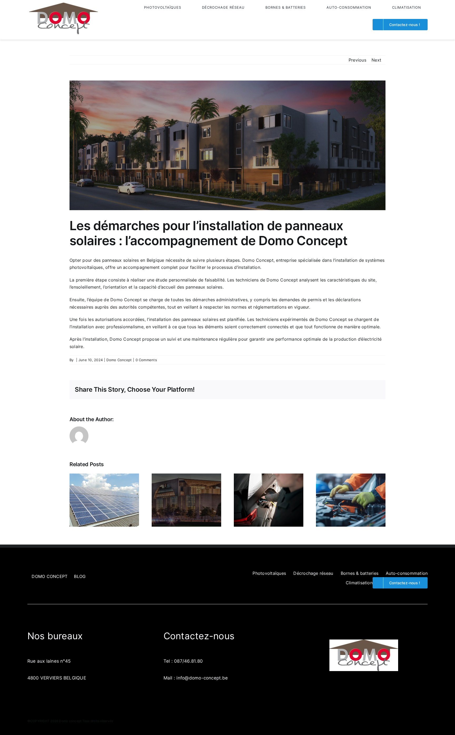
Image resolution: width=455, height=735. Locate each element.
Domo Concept (119, 360)
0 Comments (146, 360)
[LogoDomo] (63, 4)
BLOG (80, 576)
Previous (357, 60)
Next (376, 60)
